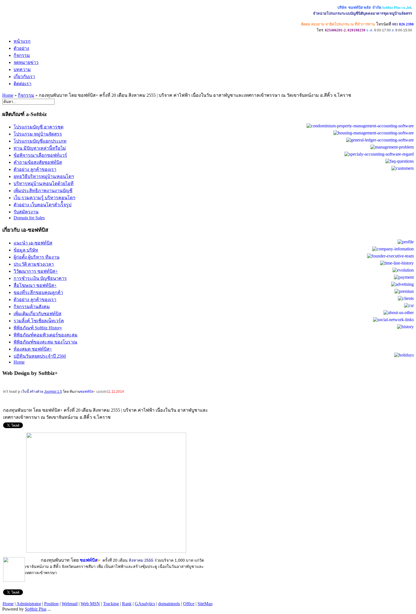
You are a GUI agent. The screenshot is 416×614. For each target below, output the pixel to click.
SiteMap (205, 603)
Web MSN (90, 603)
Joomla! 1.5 (53, 392)
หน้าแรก (22, 41)
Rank (127, 603)
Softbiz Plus (35, 609)
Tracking (111, 603)
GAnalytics (145, 603)
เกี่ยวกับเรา (24, 76)
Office (188, 603)
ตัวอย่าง (21, 48)
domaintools (169, 603)
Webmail (70, 603)
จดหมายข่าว (26, 62)
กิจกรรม (22, 55)
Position (51, 603)
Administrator (28, 603)
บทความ (22, 69)
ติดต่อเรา (22, 83)
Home (7, 95)
